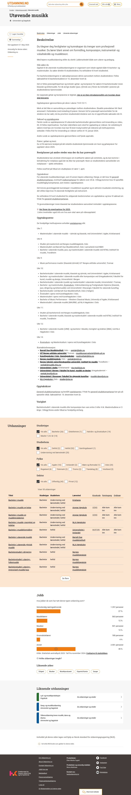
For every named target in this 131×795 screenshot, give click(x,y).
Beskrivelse (40, 33)
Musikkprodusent (66, 671)
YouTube (103, 767)
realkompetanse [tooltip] (69, 180)
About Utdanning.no (45, 762)
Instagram (103, 763)
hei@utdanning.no (73, 774)
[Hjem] (26, 3)
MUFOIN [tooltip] (96, 530)
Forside (11, 10)
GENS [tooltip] (94, 507)
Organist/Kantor (82, 671)
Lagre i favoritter (17, 34)
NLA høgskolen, (47, 379)
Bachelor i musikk (15, 500)
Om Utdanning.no (45, 758)
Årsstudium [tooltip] (69, 285)
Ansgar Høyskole (80, 507)
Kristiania (77, 500)
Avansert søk (93, 4)
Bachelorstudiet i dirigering (19, 552)
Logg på (41, 785)
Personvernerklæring (46, 777)
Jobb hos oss (43, 769)
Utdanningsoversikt (21, 10)
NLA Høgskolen (79, 522)
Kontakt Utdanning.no (46, 765)
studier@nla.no (66, 379)
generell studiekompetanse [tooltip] (56, 199)
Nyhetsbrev (104, 772)
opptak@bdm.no (78, 350)
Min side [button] (105, 4)
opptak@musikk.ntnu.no (50, 365)
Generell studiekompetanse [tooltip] (48, 392)
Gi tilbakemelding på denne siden (50, 789)
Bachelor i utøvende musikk (20, 537)
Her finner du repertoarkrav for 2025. (54, 209)
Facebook (103, 758)
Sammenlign (16, 40)
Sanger (95, 671)
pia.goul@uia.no (78, 368)
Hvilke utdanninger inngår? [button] (50, 658)
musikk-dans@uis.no (99, 376)
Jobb (59, 33)
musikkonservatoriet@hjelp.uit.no (90, 353)
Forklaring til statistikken (97, 653)
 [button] (65, 754)
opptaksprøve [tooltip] (53, 119)
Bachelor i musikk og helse (19, 507)
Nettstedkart (43, 773)
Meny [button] (118, 4)
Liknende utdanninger (70, 33)
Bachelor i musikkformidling (20, 530)
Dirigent (41, 671)
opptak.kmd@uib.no (48, 373)
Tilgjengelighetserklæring (47, 781)
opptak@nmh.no (75, 359)
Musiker (52, 671)
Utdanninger (51, 33)
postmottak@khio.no (85, 356)
